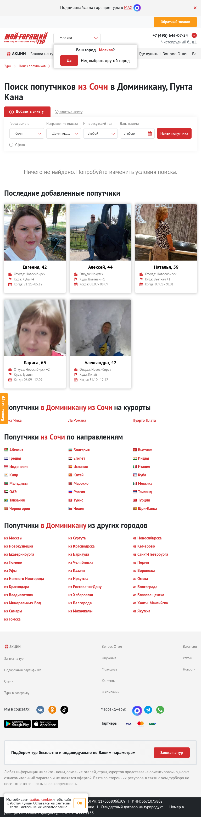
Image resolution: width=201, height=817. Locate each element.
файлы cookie (41, 799)
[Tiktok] (64, 710)
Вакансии (190, 646)
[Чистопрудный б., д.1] (195, 35)
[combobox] (100, 133)
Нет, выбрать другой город (105, 60)
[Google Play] (17, 724)
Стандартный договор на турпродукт (132, 806)
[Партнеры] (143, 724)
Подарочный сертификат (22, 670)
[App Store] (45, 724)
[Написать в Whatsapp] (160, 710)
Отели (8, 681)
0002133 (86, 812)
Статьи (187, 658)
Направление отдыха (62, 123)
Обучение (109, 658)
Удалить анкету (68, 111)
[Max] (137, 7)
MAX (128, 7)
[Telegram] (148, 710)
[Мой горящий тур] (26, 38)
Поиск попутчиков (32, 66)
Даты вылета (129, 123)
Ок (79, 803)
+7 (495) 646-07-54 (170, 35)
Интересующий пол (97, 123)
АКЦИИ (15, 647)
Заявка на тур (14, 658)
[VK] (40, 710)
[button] (137, 133)
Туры (7, 66)
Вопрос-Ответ (112, 646)
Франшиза (109, 669)
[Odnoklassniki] (52, 710)
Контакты (108, 681)
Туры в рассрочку (16, 693)
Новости (189, 669)
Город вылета (19, 123)
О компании (110, 692)
